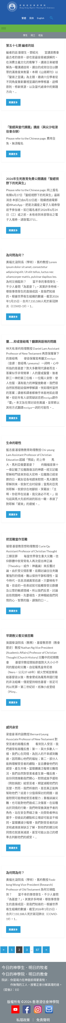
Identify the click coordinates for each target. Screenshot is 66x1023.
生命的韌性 (13, 443)
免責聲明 (43, 1020)
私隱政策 (23, 1020)
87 (37, 949)
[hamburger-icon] (3, 28)
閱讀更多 (13, 102)
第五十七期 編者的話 (20, 45)
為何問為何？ (15, 255)
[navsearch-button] (51, 18)
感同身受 (12, 727)
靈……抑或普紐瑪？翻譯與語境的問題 (31, 341)
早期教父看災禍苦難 (19, 635)
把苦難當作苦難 (16, 539)
